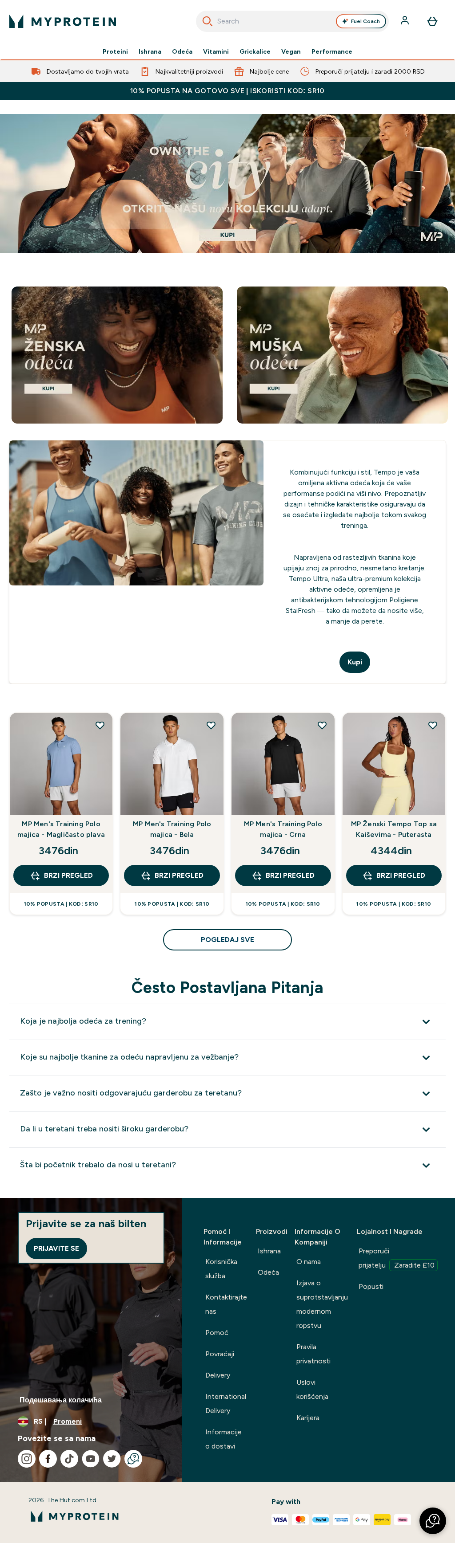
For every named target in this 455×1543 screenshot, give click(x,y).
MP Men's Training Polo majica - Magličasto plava (61, 829)
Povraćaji (219, 1354)
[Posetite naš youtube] (91, 1459)
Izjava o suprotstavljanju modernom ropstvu (322, 1304)
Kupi (354, 662)
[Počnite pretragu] (207, 21)
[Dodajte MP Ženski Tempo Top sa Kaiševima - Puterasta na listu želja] (433, 725)
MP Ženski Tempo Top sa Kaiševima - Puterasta (394, 829)
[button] (432, 1521)
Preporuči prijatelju (397, 1258)
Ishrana (150, 51)
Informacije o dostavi (223, 1439)
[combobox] (292, 21)
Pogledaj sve (227, 939)
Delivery (217, 1375)
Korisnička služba (221, 1269)
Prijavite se (56, 1248)
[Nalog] (405, 21)
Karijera (307, 1417)
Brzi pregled (68, 875)
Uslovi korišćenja (312, 1389)
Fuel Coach (365, 21)
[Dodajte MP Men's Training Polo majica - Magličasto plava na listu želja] (100, 725)
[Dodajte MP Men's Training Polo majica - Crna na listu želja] (322, 725)
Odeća (182, 51)
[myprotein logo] (62, 21)
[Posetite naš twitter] (112, 1459)
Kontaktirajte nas (226, 1304)
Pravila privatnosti (313, 1354)
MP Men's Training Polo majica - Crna (283, 829)
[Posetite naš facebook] (48, 1459)
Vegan (291, 51)
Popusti (371, 1286)
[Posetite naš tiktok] (69, 1459)
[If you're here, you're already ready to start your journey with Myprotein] (227, 183)
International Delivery (225, 1403)
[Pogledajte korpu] (432, 21)
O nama (308, 1261)
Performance (331, 51)
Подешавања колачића (61, 1400)
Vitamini (216, 51)
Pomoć (216, 1332)
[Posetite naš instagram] (27, 1459)
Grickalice (255, 51)
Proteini (115, 51)
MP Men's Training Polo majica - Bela (172, 829)
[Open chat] (133, 1459)
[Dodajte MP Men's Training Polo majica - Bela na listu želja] (211, 725)
